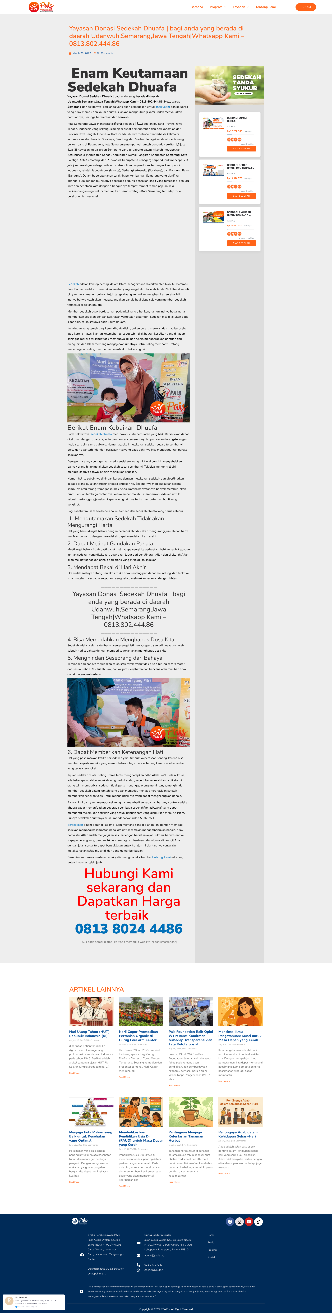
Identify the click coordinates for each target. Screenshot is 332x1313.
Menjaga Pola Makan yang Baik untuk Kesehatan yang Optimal (90, 1136)
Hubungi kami (161, 857)
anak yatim (162, 107)
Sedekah (73, 284)
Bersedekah (75, 825)
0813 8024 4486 (129, 928)
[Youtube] (249, 1221)
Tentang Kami (266, 7)
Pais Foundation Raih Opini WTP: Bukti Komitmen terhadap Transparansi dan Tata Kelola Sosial (191, 1038)
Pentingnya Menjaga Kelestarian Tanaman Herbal (186, 1136)
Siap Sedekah (241, 148)
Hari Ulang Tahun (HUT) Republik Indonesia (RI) (89, 1033)
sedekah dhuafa (101, 434)
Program (216, 7)
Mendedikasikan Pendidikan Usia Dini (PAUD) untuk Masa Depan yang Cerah (141, 1138)
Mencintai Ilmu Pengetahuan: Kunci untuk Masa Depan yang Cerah (239, 1035)
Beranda (197, 7)
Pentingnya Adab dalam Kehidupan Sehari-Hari (238, 1134)
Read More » (74, 1073)
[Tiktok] (258, 1221)
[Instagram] (239, 1221)
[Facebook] (230, 1221)
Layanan (239, 7)
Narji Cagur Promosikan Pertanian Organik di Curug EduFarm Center (138, 1035)
